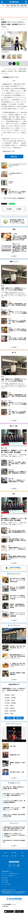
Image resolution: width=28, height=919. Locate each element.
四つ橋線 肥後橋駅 (10, 703)
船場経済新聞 (14, 2)
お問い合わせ (5, 877)
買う (18, 5)
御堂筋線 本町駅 (10, 695)
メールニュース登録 (6, 884)
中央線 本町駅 (9, 705)
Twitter (14, 865)
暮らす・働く (24, 5)
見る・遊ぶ (13, 5)
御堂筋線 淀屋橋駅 (10, 697)
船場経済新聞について (7, 871)
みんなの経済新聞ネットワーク (14, 899)
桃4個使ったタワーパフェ (11, 77)
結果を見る (19, 718)
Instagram (18, 865)
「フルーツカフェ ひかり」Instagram (13, 198)
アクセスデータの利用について (8, 875)
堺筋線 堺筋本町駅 (10, 711)
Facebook (9, 865)
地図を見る (14, 156)
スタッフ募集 (5, 882)
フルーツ (7, 29)
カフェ (3, 29)
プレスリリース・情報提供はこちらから (10, 873)
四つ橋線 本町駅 (10, 700)
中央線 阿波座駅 (10, 708)
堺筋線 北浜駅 (9, 713)
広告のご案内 (5, 880)
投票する (9, 718)
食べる (8, 5)
